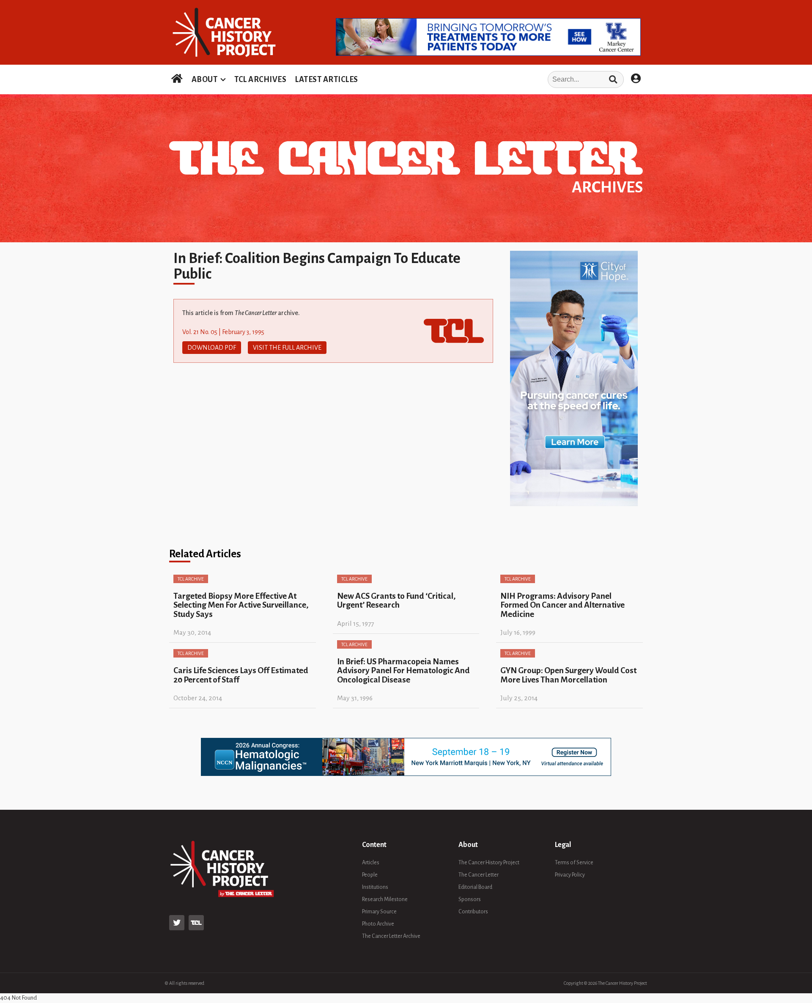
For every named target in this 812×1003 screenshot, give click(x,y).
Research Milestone (385, 899)
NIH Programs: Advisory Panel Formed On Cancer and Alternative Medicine (562, 605)
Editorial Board (475, 887)
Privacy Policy (570, 875)
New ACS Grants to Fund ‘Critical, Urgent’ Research (396, 600)
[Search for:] (493, 79)
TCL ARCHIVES (260, 79)
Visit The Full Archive (287, 347)
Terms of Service (574, 863)
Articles (370, 863)
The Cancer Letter (478, 875)
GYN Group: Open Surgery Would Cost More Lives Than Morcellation (568, 675)
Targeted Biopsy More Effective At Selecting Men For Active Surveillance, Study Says (241, 605)
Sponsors (469, 899)
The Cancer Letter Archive (391, 936)
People (370, 875)
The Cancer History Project (488, 863)
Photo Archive (378, 924)
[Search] (613, 79)
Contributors (473, 912)
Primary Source (379, 912)
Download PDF (211, 347)
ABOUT (205, 79)
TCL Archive (191, 578)
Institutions (375, 887)
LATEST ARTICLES (326, 79)
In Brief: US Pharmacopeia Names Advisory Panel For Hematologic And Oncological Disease (403, 670)
